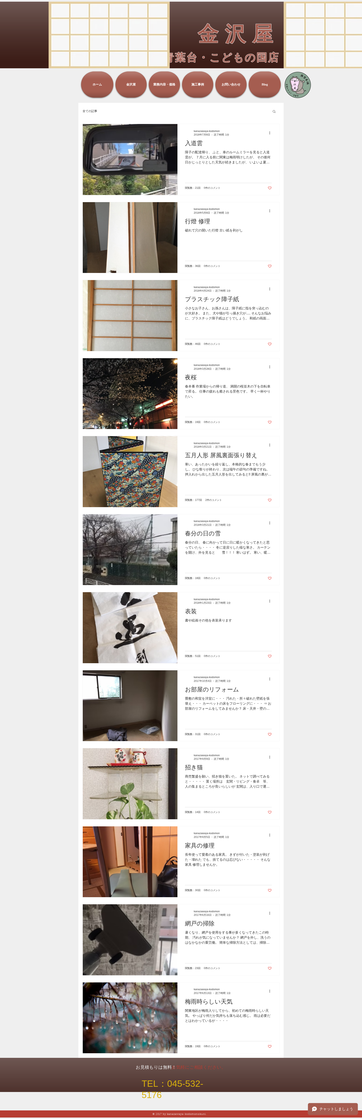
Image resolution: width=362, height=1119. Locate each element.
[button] (274, 112)
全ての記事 (90, 111)
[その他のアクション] (271, 132)
